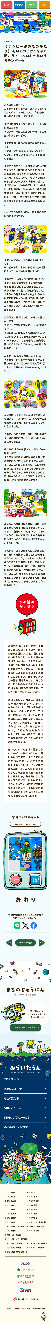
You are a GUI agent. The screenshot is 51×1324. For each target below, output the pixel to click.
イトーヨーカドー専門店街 (17, 1239)
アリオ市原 (11, 1222)
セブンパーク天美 (14, 1235)
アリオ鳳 (10, 1205)
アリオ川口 (33, 1192)
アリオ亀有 (33, 1196)
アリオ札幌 (11, 1196)
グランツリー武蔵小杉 (37, 1222)
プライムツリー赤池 (36, 1226)
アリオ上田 (11, 1213)
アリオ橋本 (11, 1209)
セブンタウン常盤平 (36, 1247)
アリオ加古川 (34, 1230)
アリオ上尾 (33, 1218)
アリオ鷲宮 (11, 1218)
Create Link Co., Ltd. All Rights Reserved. (30, 1308)
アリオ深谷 (33, 1209)
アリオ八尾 (11, 1201)
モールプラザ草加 (14, 1247)
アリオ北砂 (33, 1205)
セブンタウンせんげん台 (38, 1243)
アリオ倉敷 (33, 1213)
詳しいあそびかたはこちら (25, 824)
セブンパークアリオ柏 (15, 1226)
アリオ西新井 (34, 1201)
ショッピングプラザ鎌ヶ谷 (17, 1252)
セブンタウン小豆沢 (14, 1243)
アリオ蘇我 (11, 1192)
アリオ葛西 (11, 1230)
